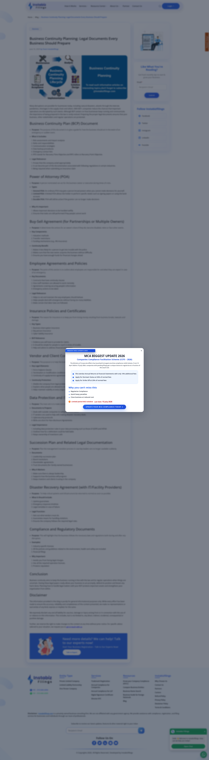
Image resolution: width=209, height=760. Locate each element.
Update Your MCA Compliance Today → (104, 407)
